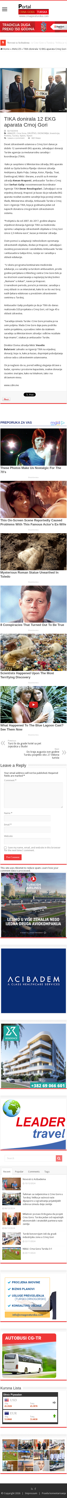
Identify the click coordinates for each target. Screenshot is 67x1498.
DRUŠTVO (31, 133)
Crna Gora (21, 133)
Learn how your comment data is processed (29, 869)
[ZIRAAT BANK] (33, 26)
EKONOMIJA (43, 133)
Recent (6, 1171)
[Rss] (32, 1489)
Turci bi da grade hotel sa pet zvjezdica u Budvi (24, 744)
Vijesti (22, 136)
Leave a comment (16, 138)
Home (6, 49)
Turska (15, 136)
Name (8, 813)
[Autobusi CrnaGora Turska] (29, 1355)
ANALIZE (16, 49)
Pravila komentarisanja (54, 1493)
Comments (34, 1171)
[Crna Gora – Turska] (33, 10)
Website (8, 836)
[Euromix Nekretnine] (33, 1055)
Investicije (54, 133)
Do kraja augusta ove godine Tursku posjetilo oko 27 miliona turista (41, 753)
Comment (10, 780)
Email (8, 824)
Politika (7, 136)
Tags (47, 1171)
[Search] (59, 1158)
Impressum (31, 1493)
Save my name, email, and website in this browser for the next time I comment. (32, 849)
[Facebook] (35, 1489)
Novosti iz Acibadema (34, 1179)
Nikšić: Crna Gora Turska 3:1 (37, 1248)
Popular (19, 1171)
